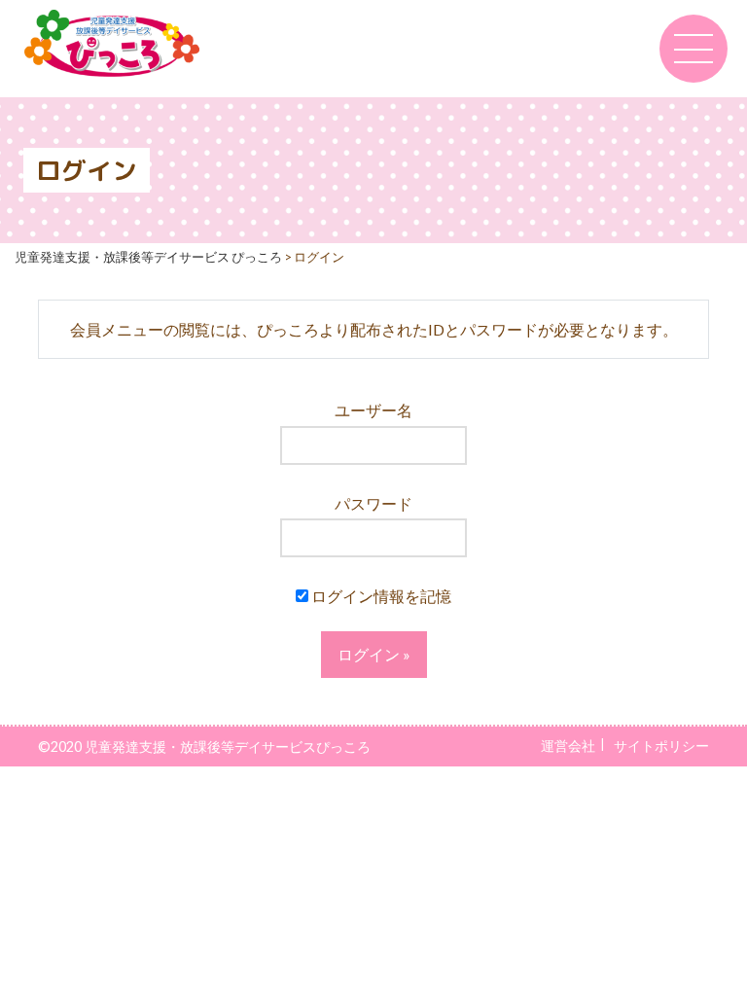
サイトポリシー (661, 745)
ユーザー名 (373, 410)
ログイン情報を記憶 (379, 596)
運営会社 (568, 745)
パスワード (373, 503)
